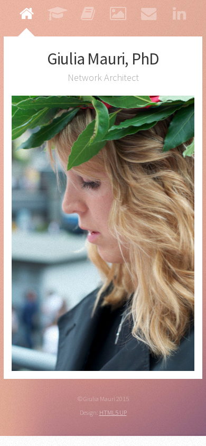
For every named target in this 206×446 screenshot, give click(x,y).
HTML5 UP (113, 412)
